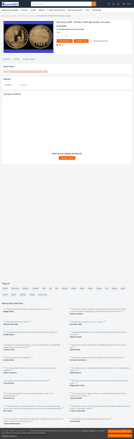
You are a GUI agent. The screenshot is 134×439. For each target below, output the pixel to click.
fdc (50, 288)
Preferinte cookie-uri (9, 436)
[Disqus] (67, 124)
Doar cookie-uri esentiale (120, 436)
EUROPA (22, 16)
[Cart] (118, 4)
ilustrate (25, 288)
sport (123, 288)
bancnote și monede (10, 10)
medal (5, 295)
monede (35, 288)
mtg (43, 288)
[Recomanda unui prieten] (63, 45)
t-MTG (87, 10)
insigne (114, 288)
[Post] (58, 45)
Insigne (41, 10)
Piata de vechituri (74, 10)
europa (64, 288)
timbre (5, 288)
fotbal (90, 288)
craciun (73, 288)
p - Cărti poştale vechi (56, 10)
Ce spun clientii (29, 59)
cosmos (23, 295)
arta (56, 288)
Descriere (7, 59)
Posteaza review (67, 158)
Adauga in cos (81, 41)
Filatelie (24, 10)
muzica (98, 288)
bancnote (15, 288)
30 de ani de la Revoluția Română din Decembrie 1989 (25, 71)
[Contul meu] (113, 4)
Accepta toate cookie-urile (120, 431)
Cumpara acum (65, 41)
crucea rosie (42, 295)
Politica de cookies (88, 431)
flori (106, 288)
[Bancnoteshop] (10, 4)
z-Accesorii (96, 10)
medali (32, 295)
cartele (13, 295)
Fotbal (33, 10)
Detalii (16, 59)
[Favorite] (109, 4)
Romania (31, 16)
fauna (82, 288)
